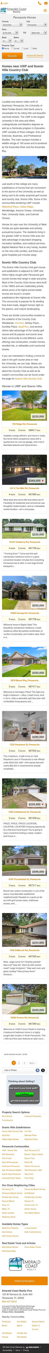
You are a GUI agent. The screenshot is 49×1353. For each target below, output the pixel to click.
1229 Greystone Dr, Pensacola (24, 744)
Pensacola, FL (8, 1189)
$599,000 (38, 871)
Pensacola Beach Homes (35, 1189)
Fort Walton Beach (32, 1212)
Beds (4, 37)
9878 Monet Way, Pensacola (24, 680)
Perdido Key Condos (33, 1197)
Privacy (26, 1350)
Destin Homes (30, 1209)
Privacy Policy (7, 1311)
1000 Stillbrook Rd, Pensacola (24, 950)
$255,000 (38, 605)
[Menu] (45, 10)
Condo (16, 48)
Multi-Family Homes (33, 1232)
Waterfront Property (10, 1228)
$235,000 (38, 416)
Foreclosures (7, 1120)
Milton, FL (6, 1209)
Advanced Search (35, 55)
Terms (17, 1350)
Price (4, 29)
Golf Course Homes (10, 1235)
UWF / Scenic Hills (9, 1150)
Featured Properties (33, 1116)
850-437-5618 (9, 1301)
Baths (16, 37)
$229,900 (36, 804)
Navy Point (29, 1174)
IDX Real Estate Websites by (14, 1347)
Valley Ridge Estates (10, 1139)
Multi (34, 48)
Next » (32, 1063)
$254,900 (38, 942)
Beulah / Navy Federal (34, 1154)
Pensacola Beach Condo (12, 1193)
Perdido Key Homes (10, 1197)
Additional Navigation (24, 1280)
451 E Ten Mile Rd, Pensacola (24, 488)
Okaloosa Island (8, 1216)
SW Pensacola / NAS (33, 1170)
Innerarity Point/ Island (11, 1178)
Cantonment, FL (31, 1205)
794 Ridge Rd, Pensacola (24, 423)
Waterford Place (10, 206)
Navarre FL (29, 1201)
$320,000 (38, 1010)
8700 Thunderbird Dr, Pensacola (25, 879)
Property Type (8, 45)
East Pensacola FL (32, 1150)
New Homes (7, 1232)
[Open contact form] (46, 2)
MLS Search (7, 1116)
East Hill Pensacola (10, 1162)
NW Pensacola (8, 1154)
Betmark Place (31, 1135)
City (28, 21)
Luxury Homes (31, 1228)
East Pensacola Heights (12, 1170)
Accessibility (19, 1311)
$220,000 (38, 534)
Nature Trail (29, 1158)
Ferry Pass (29, 1178)
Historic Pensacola (32, 1166)
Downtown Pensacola (11, 1166)
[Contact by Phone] (39, 2)
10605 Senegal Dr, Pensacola (24, 612)
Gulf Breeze (29, 1193)
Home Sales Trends (33, 1247)
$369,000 (36, 480)
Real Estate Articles (10, 1247)
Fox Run (19, 322)
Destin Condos (8, 1212)
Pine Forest (6, 1158)
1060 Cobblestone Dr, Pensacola (24, 811)
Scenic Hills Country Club (28, 378)
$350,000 (38, 673)
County (5, 21)
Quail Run (23, 326)
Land (26, 48)
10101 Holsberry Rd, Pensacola (24, 541)
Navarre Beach (8, 1201)
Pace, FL (5, 1205)
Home (6, 48)
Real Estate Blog (9, 1251)
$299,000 (38, 737)
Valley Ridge (26, 206)
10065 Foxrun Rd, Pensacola (24, 1017)
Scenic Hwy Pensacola (11, 1174)
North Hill (28, 1162)
